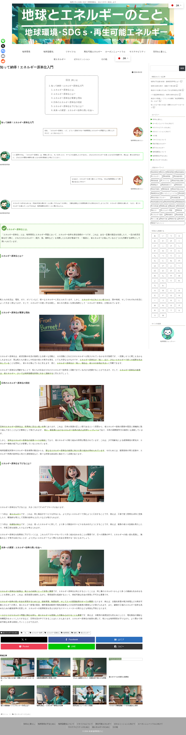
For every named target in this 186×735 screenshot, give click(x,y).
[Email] (3, 56)
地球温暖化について (66, 724)
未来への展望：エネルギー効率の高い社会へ (73, 110)
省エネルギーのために (10, 633)
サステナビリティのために (78, 727)
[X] (3, 46)
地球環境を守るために (47, 724)
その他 (115, 727)
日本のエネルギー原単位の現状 (67, 102)
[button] (119, 646)
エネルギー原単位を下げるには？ (68, 106)
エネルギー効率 (37, 633)
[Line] (3, 40)
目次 (68, 80)
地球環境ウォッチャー (167, 341)
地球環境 (66, 633)
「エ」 (25, 633)
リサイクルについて (85, 724)
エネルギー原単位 (53, 633)
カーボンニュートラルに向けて (150, 724)
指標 (75, 633)
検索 (182, 68)
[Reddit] (3, 61)
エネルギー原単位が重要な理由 (67, 98)
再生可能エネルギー (103, 724)
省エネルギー (85, 633)
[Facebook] (3, 51)
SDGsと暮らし (29, 724)
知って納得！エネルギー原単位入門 (67, 86)
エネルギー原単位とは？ (64, 94)
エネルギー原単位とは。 (64, 90)
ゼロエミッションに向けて (124, 724)
